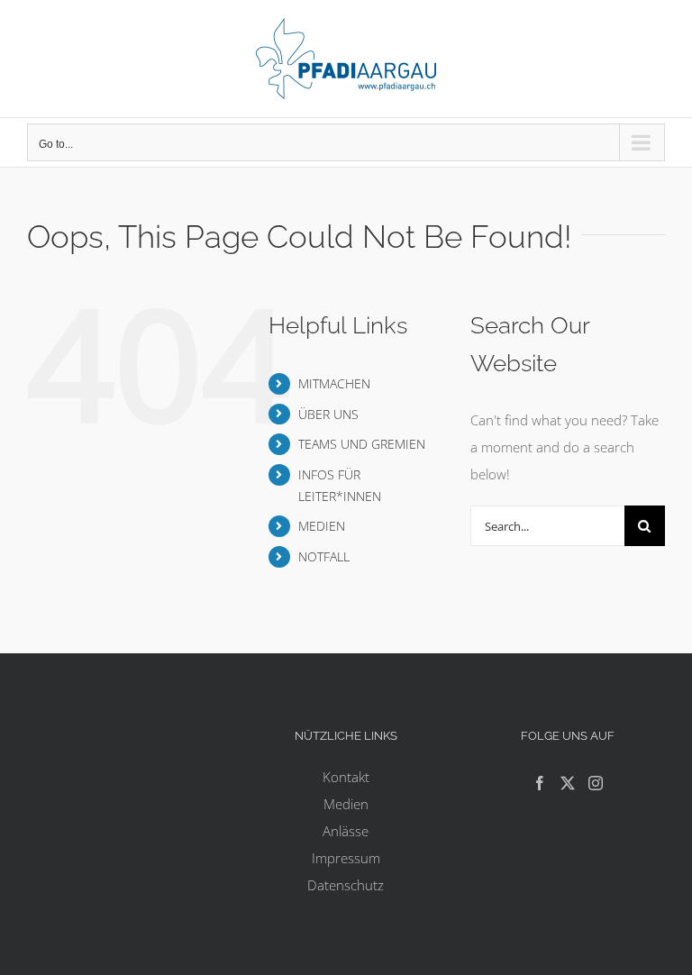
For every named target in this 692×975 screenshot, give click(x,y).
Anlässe (346, 831)
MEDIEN (321, 525)
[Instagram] (595, 783)
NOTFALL (324, 556)
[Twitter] (567, 783)
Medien (346, 804)
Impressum (346, 858)
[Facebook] (540, 783)
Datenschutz (345, 885)
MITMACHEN (334, 383)
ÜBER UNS (328, 414)
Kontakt (346, 777)
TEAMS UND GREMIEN (361, 443)
